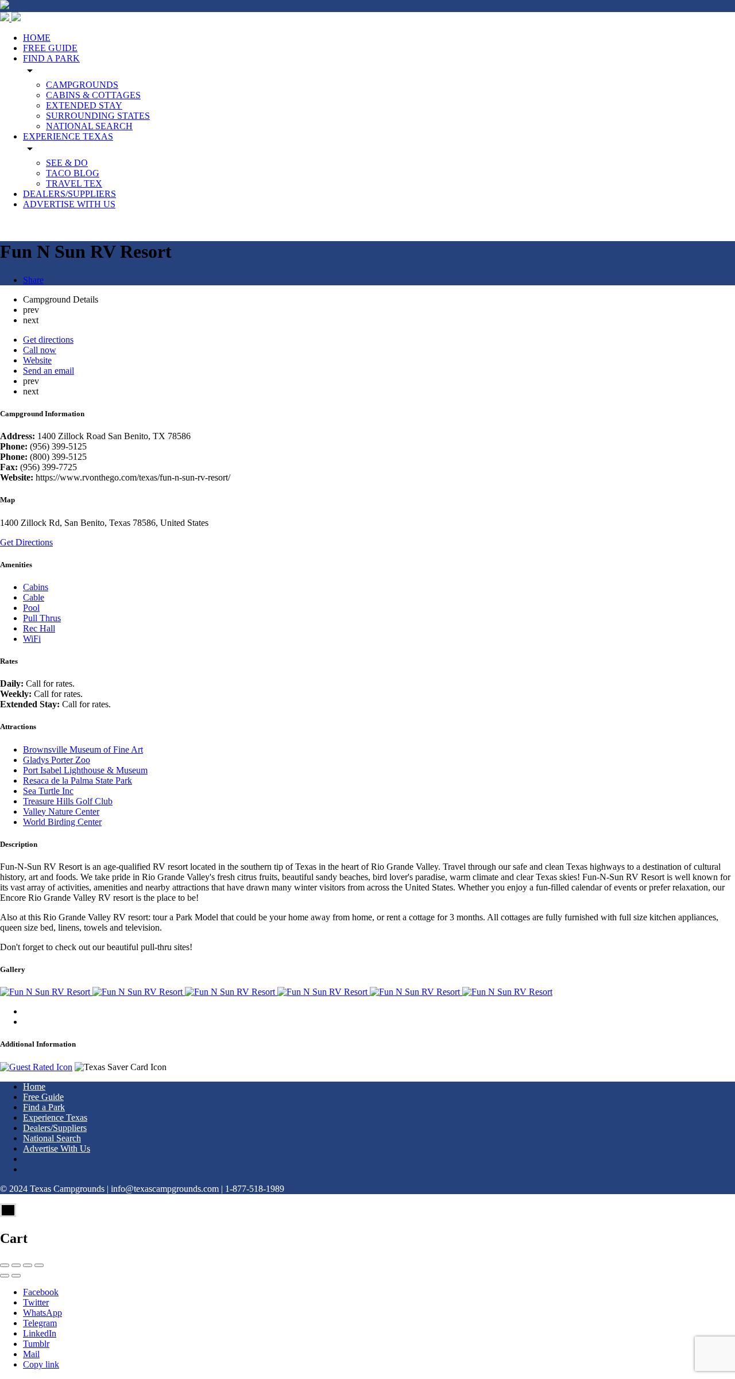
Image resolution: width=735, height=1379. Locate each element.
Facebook (41, 1292)
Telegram (40, 1323)
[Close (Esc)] (4, 1265)
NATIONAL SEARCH (89, 126)
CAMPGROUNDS (82, 85)
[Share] (16, 1265)
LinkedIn (39, 1333)
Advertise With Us (56, 1148)
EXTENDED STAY (84, 105)
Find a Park (44, 1107)
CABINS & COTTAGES (93, 95)
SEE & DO (67, 163)
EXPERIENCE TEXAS (68, 136)
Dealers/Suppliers (55, 1128)
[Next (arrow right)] (16, 1275)
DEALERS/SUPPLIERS (69, 194)
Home (34, 1086)
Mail (31, 1354)
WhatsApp (42, 1313)
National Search (52, 1138)
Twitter (36, 1302)
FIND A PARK (51, 58)
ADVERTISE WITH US (69, 204)
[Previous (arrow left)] (4, 1275)
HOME (37, 37)
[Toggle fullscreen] (27, 1265)
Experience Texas (55, 1117)
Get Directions (26, 542)
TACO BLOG (72, 173)
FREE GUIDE (50, 48)
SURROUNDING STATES (98, 116)
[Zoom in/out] (39, 1265)
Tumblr (36, 1344)
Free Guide (43, 1097)
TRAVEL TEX (74, 183)
